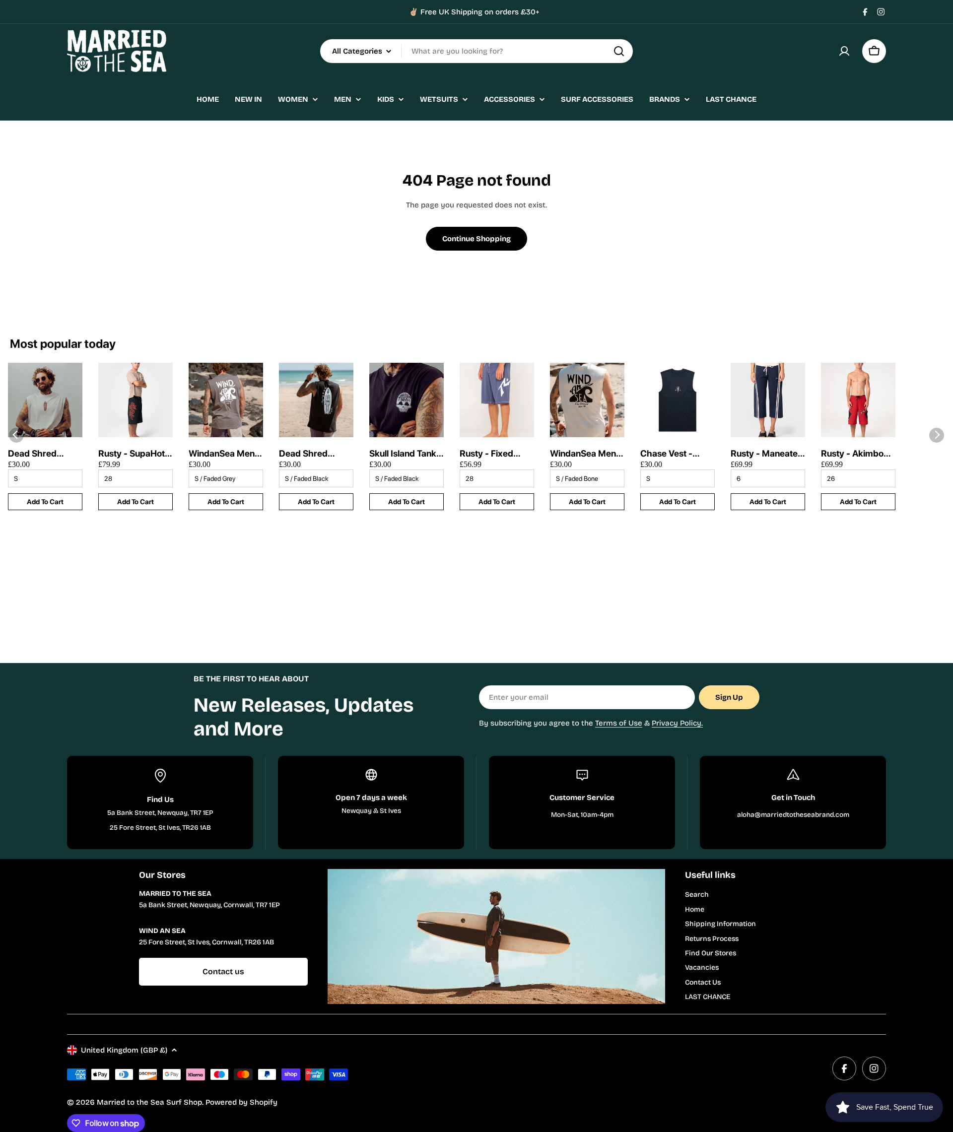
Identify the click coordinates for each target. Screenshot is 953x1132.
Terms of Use (618, 723)
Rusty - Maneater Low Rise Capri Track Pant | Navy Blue (767, 454)
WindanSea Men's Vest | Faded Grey (225, 454)
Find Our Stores (710, 953)
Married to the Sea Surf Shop (149, 1102)
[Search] (619, 51)
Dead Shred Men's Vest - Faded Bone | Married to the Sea (37, 454)
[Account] (844, 51)
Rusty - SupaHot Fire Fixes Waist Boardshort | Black (131, 454)
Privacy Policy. (677, 723)
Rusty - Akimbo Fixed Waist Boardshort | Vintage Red (852, 454)
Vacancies (702, 967)
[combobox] (476, 51)
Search (697, 894)
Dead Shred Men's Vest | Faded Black (304, 454)
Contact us (223, 971)
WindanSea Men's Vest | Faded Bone (587, 454)
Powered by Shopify (241, 1102)
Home (694, 909)
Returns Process (712, 938)
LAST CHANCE (707, 997)
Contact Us (703, 982)
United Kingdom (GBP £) (124, 1050)
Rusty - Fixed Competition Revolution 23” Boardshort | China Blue (490, 454)
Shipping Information (720, 924)
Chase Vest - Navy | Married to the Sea (675, 454)
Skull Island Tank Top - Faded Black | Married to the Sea (406, 454)
